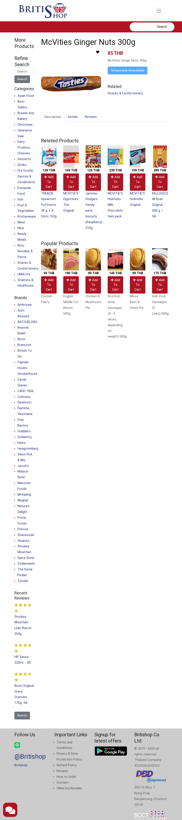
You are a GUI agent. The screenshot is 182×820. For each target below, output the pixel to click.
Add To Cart (49, 182)
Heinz (22, 443)
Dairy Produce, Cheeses (24, 147)
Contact (63, 782)
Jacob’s (23, 466)
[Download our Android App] (111, 751)
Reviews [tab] (91, 117)
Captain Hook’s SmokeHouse (27, 368)
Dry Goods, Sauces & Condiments (26, 176)
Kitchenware (27, 216)
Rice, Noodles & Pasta (25, 251)
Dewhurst (25, 402)
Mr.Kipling (24, 494)
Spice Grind (26, 558)
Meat (21, 222)
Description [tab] (52, 117)
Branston (24, 345)
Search (162, 27)
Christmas (25, 125)
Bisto (21, 339)
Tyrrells (23, 581)
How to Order (66, 777)
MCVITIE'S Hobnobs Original (137, 199)
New (21, 228)
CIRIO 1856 (26, 391)
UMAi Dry (24, 274)
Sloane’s (24, 541)
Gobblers (24, 431)
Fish (20, 199)
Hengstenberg (28, 449)
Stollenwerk (26, 564)
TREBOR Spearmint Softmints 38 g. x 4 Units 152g (49, 205)
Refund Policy (67, 765)
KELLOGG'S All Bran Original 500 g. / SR (160, 205)
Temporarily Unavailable (127, 70)
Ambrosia (25, 305)
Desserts (24, 159)
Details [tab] (73, 117)
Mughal (23, 500)
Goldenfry (25, 437)
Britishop (21, 765)
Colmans (24, 397)
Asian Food (26, 96)
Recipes (62, 771)
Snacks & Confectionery (125, 93)
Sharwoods (26, 535)
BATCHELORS (27, 322)
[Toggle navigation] (158, 11)
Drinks (22, 165)
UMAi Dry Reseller (69, 788)
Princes (23, 529)
